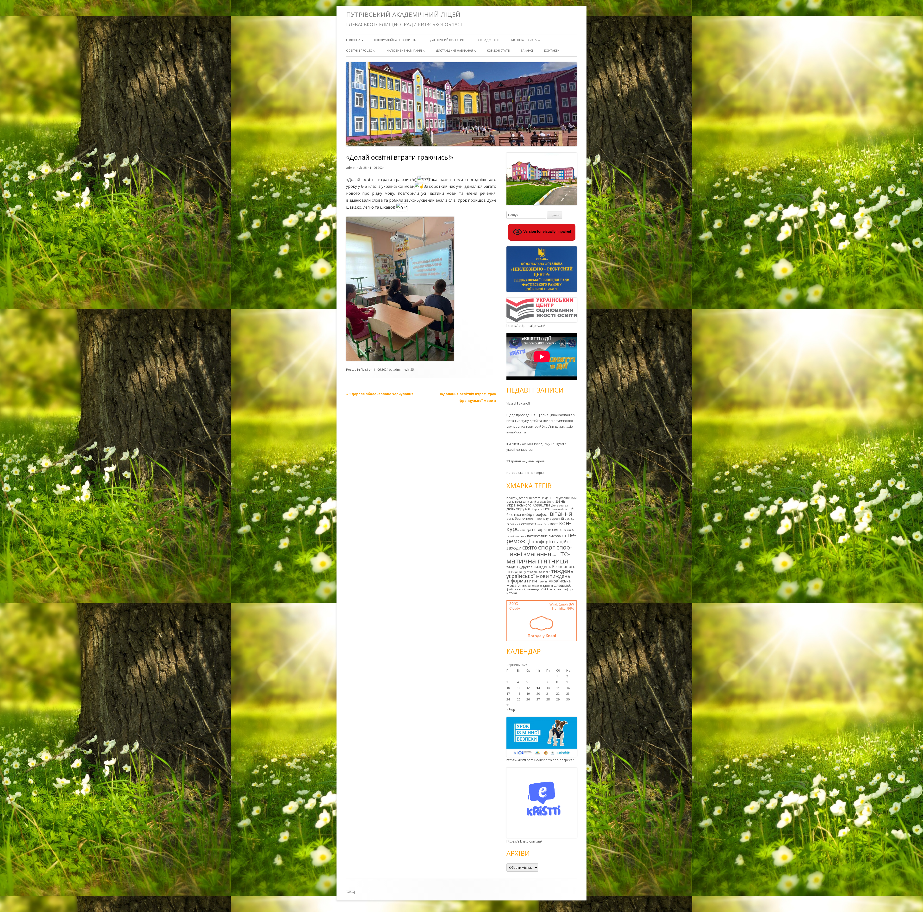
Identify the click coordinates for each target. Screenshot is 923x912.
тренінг (543, 581)
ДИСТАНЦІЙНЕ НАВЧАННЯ (454, 51)
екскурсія (528, 524)
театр (555, 555)
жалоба (542, 524)
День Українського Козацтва (535, 503)
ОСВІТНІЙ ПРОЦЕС (359, 51)
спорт (546, 547)
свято (529, 547)
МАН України (533, 509)
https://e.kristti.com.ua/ (524, 841)
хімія (545, 589)
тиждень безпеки (538, 572)
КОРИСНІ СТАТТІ (498, 51)
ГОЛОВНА (353, 40)
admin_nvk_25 (356, 167)
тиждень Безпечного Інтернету (540, 569)
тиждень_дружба (519, 567)
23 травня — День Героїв (525, 461)
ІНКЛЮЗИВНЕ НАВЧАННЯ (404, 51)
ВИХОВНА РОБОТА (523, 40)
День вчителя (560, 505)
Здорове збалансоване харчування (379, 394)
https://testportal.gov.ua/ (525, 325)
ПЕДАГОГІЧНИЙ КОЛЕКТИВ (445, 40)
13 (538, 688)
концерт (525, 530)
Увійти (350, 892)
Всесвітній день (541, 498)
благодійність (561, 509)
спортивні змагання (539, 550)
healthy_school (517, 498)
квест (553, 523)
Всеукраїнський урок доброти (535, 501)
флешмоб (562, 585)
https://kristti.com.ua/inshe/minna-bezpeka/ (540, 760)
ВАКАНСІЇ (527, 51)
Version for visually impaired (546, 232)
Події (364, 369)
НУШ (547, 508)
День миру (515, 508)
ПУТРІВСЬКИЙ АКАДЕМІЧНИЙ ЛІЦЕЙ (403, 14)
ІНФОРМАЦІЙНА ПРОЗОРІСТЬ (395, 40)
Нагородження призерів (525, 472)
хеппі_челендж (528, 589)
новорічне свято (547, 529)
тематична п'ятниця (538, 557)
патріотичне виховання (547, 536)
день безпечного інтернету (527, 518)
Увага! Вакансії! (518, 403)
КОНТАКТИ (552, 51)
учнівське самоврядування (535, 585)
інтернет (556, 589)
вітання (561, 513)
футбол (511, 589)
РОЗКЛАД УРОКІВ (487, 40)
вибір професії (535, 514)
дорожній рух (559, 518)
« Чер (510, 709)
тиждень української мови (540, 573)
